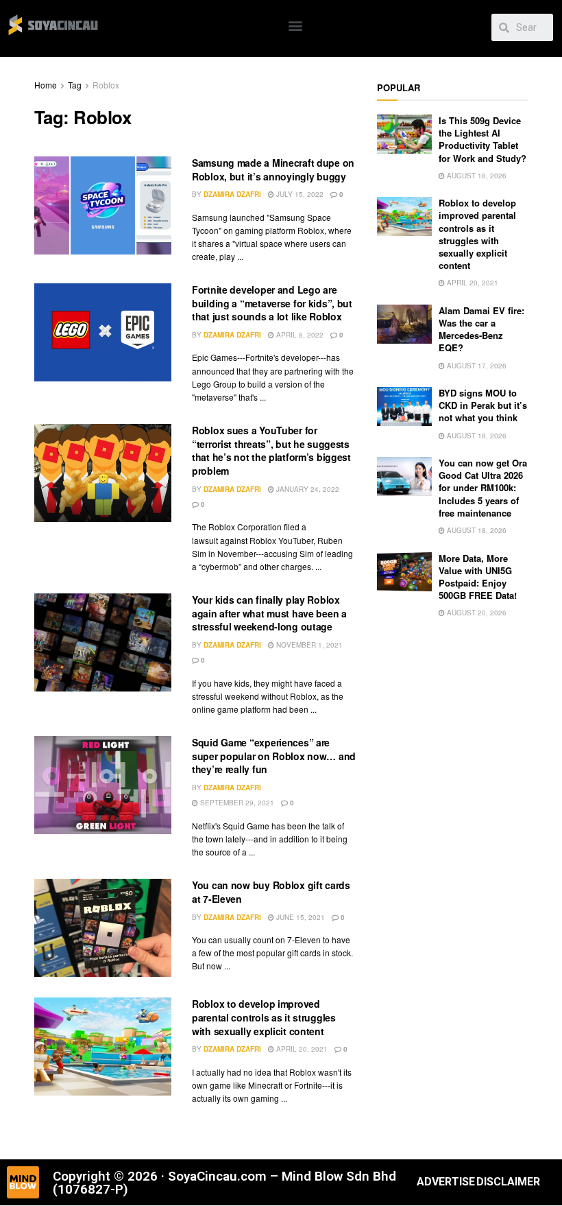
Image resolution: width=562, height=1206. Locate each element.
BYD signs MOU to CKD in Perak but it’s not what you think (483, 405)
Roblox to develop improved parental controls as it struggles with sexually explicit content (264, 1017)
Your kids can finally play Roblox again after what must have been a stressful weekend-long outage (269, 613)
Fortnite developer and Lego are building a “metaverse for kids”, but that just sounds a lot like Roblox (272, 303)
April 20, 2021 (301, 1049)
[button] (295, 25)
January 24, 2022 (306, 489)
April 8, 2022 (298, 335)
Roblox (106, 85)
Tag (75, 85)
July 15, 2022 (298, 194)
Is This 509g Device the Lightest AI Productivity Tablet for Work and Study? (482, 139)
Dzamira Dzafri (232, 194)
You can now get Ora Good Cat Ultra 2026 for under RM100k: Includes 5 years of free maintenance (483, 487)
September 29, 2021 (236, 802)
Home (45, 85)
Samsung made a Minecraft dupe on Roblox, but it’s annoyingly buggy (273, 169)
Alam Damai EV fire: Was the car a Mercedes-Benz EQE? (481, 329)
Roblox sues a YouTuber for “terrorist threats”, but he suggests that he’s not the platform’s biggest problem (271, 450)
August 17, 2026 (475, 365)
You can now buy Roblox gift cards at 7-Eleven (271, 892)
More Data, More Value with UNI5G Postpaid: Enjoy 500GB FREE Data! (478, 577)
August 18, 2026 (475, 175)
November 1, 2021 (308, 645)
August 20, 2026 (475, 612)
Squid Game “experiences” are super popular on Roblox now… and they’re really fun (274, 755)
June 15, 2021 (299, 917)
